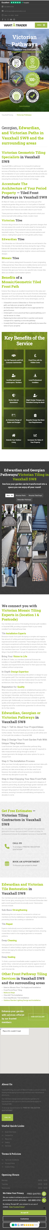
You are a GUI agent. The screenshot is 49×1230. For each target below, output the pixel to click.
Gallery (7, 1142)
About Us (8, 1139)
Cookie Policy (9, 1167)
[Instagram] (8, 19)
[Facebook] (3, 19)
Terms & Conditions (12, 1160)
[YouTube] (11, 19)
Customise (24, 1219)
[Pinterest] (14, 19)
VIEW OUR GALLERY (38, 1017)
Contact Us (9, 1135)
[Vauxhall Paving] (13, 25)
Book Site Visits (10, 1132)
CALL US (7, 1117)
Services (8, 1146)
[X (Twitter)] (5, 19)
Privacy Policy (10, 1163)
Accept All (24, 1213)
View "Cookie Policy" (17, 1207)
